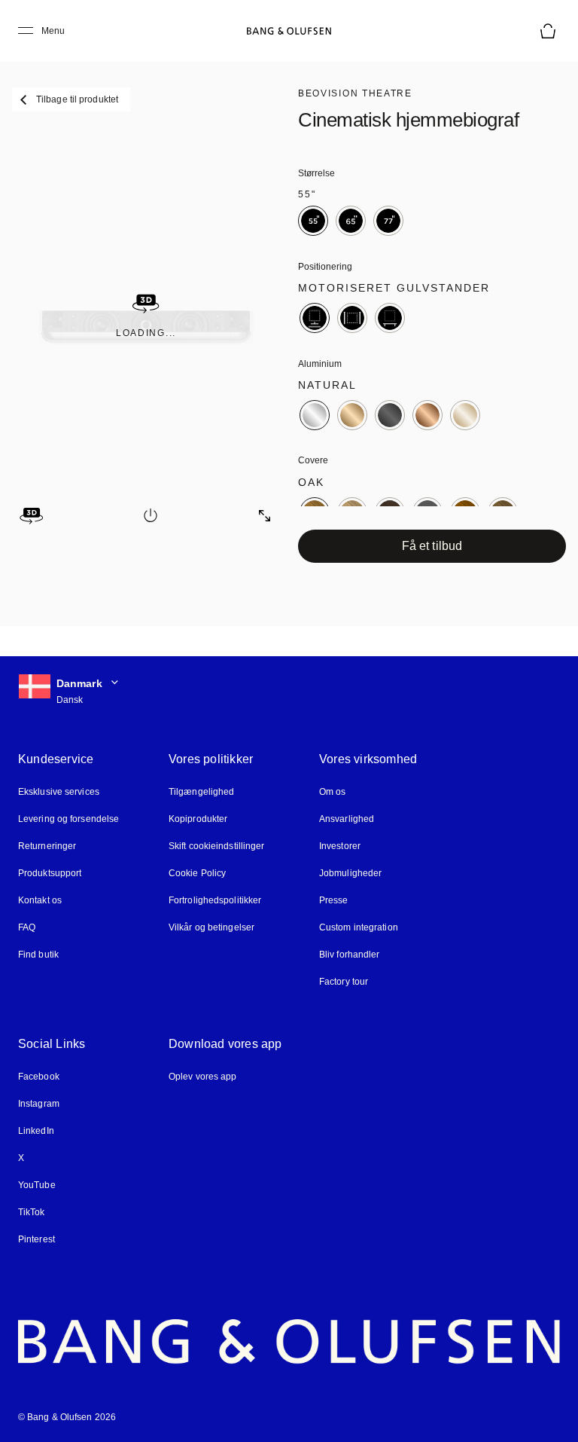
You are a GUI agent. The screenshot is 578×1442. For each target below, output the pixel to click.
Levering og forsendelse (68, 819)
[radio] (313, 221)
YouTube (37, 1185)
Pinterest (36, 1239)
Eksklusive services (58, 792)
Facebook (38, 1076)
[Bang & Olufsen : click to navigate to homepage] (289, 31)
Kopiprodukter (198, 819)
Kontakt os (40, 900)
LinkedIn (36, 1131)
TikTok (31, 1212)
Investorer (339, 846)
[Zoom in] (265, 516)
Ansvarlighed (346, 819)
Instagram (38, 1103)
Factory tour (343, 981)
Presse (333, 900)
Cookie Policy (197, 873)
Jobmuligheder (350, 873)
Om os (332, 792)
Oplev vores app (203, 1076)
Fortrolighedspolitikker (215, 900)
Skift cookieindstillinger (217, 846)
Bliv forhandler (349, 954)
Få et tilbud (432, 545)
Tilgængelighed (201, 792)
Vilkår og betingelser (211, 927)
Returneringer (47, 846)
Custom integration (358, 927)
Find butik (38, 954)
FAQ (26, 927)
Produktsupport (49, 873)
